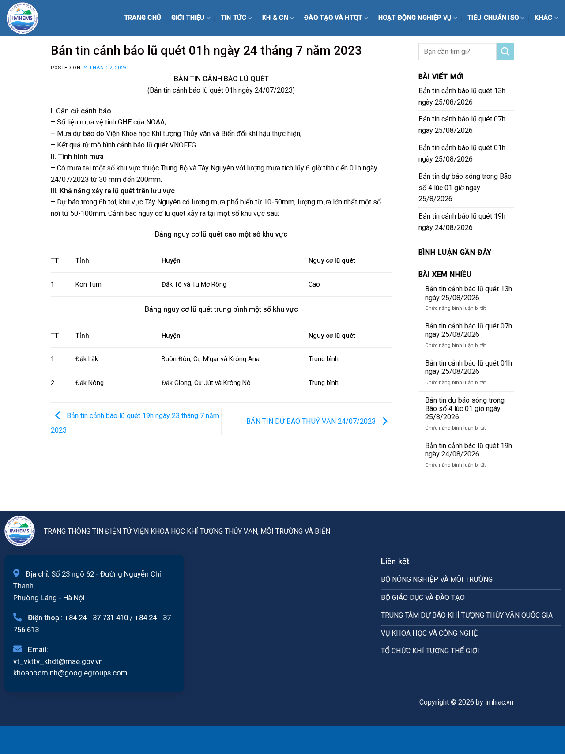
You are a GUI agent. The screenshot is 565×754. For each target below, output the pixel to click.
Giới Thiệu (188, 18)
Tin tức (233, 18)
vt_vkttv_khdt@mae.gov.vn (58, 661)
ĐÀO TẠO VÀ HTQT (333, 18)
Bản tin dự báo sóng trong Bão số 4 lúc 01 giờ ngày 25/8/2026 (465, 188)
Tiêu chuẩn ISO (493, 18)
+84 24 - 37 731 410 (96, 617)
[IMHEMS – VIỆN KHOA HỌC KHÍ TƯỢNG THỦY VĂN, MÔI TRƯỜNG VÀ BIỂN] (29, 18)
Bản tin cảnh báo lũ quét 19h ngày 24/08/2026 (461, 222)
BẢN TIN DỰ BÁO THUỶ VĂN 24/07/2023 (311, 421)
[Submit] (505, 51)
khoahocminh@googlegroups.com (70, 672)
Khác (543, 18)
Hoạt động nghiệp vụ (415, 18)
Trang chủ (143, 18)
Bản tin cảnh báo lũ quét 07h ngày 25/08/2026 (461, 125)
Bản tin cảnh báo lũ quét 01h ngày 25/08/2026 (461, 153)
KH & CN (275, 18)
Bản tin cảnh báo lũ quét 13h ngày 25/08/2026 (461, 96)
